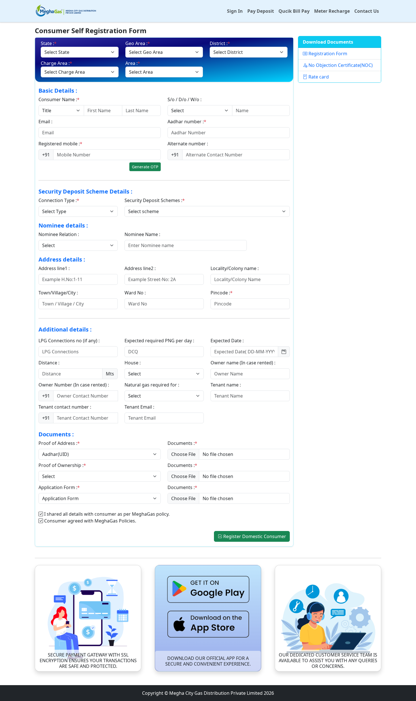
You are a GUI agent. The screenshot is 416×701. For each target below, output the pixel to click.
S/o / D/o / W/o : (185, 99)
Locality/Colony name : (235, 268)
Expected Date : (228, 340)
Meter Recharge (332, 11)
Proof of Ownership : (62, 465)
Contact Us (366, 11)
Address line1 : (54, 268)
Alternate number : (188, 144)
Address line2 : (141, 268)
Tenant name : (226, 385)
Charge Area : (56, 63)
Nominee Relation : (59, 234)
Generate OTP (145, 166)
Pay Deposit (260, 11)
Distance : (49, 363)
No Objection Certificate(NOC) (340, 65)
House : (133, 363)
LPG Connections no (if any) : (69, 340)
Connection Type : (58, 200)
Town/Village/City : (58, 293)
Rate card (318, 77)
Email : (45, 121)
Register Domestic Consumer (254, 536)
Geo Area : (137, 43)
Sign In (235, 11)
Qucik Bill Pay (294, 11)
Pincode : (222, 293)
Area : (132, 63)
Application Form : (59, 487)
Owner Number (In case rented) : (74, 385)
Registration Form (327, 53)
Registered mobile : (60, 144)
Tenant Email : (140, 407)
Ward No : (136, 293)
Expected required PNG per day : (160, 340)
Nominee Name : (143, 234)
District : (220, 43)
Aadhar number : (187, 121)
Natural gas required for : (152, 385)
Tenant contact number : (65, 407)
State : (49, 43)
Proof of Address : (59, 443)
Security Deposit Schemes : (155, 200)
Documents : (182, 443)
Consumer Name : (59, 99)
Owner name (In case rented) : (243, 363)
